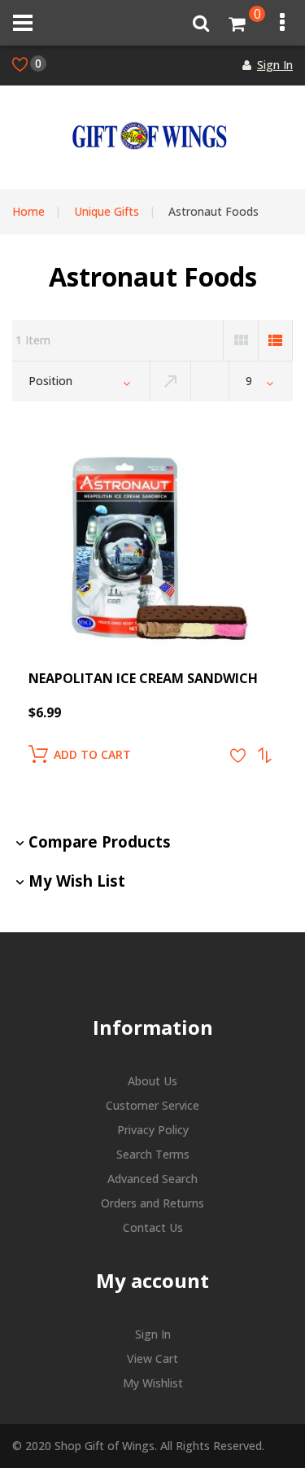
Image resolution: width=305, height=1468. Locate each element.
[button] (238, 755)
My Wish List (38, 63)
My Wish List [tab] (76, 880)
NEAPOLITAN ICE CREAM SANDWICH (143, 678)
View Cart (152, 1358)
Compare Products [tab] (99, 841)
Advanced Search (152, 1178)
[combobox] (81, 381)
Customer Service (152, 1105)
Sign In (275, 64)
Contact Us (153, 1227)
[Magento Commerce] (149, 135)
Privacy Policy (153, 1129)
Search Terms (153, 1154)
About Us (152, 1081)
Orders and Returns (152, 1203)
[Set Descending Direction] (170, 381)
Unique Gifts (106, 211)
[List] (275, 340)
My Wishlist (153, 1383)
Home (28, 211)
